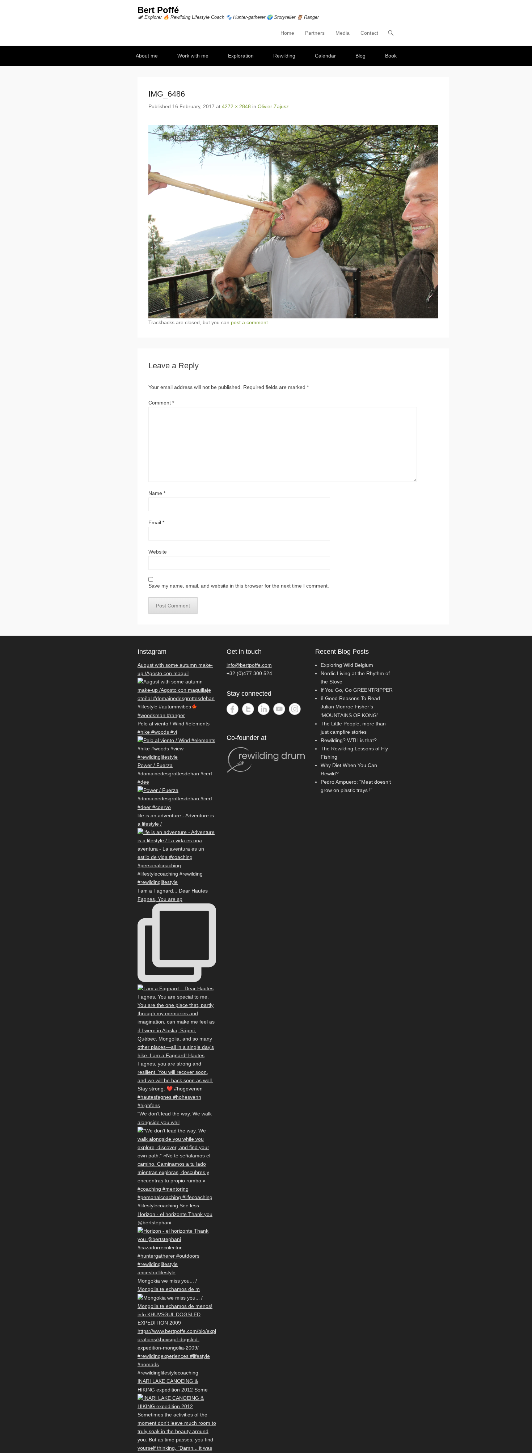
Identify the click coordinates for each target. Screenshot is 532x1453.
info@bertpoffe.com (249, 665)
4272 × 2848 (236, 106)
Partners (315, 33)
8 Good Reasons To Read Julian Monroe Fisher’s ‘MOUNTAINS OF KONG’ (350, 706)
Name (156, 493)
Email (156, 522)
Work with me (192, 56)
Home (287, 33)
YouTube (279, 709)
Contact (369, 33)
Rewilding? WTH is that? (349, 740)
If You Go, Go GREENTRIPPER (357, 690)
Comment (161, 403)
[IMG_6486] (293, 221)
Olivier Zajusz (273, 106)
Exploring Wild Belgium (347, 665)
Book (391, 56)
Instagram (295, 709)
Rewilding (284, 56)
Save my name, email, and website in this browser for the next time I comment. (238, 586)
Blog (360, 56)
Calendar (325, 56)
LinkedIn (264, 709)
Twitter (248, 709)
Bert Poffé (158, 10)
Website (157, 552)
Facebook (232, 709)
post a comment (249, 322)
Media (342, 33)
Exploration (241, 56)
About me (147, 56)
